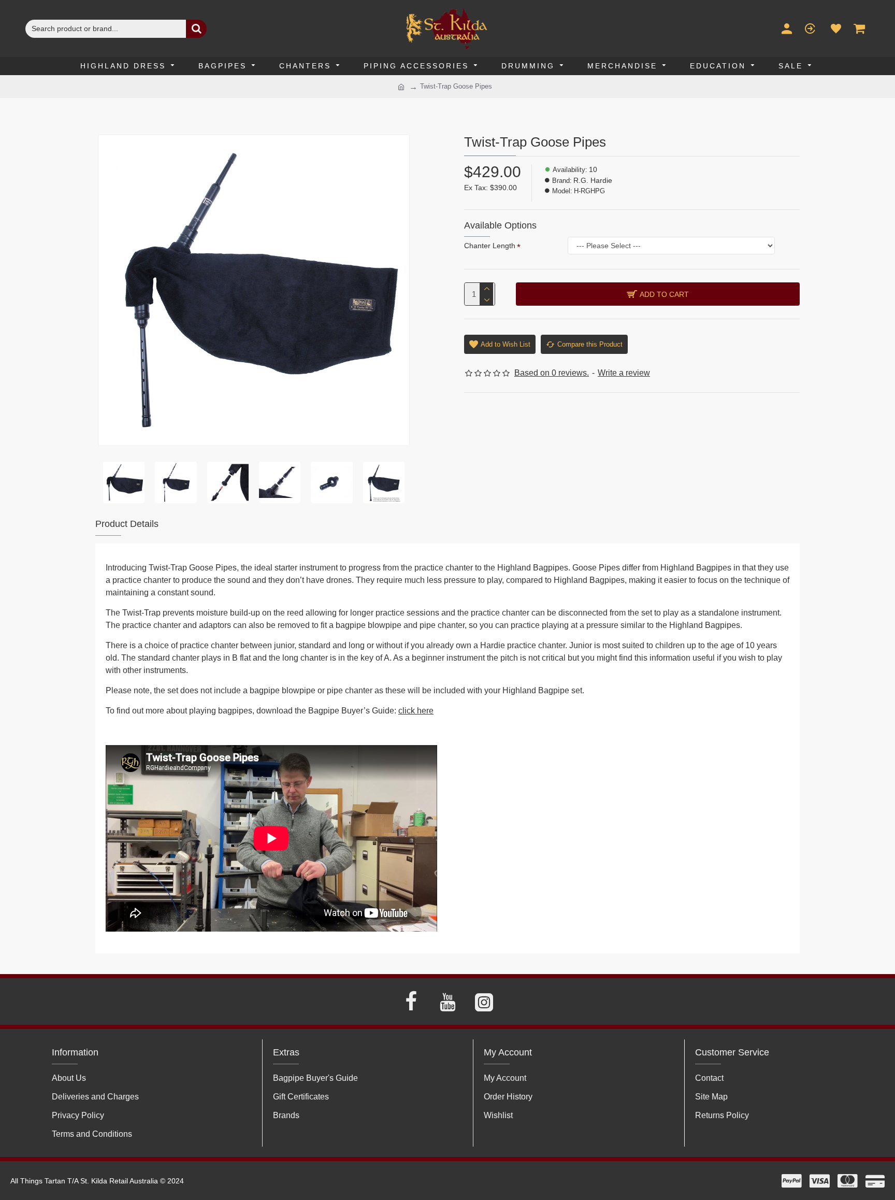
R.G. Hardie (592, 180)
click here (416, 710)
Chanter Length (489, 245)
